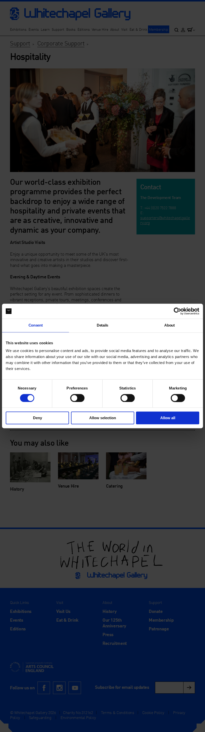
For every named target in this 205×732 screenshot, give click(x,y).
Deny (37, 418)
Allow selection (102, 418)
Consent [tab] (35, 325)
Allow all (167, 418)
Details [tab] (102, 325)
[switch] (77, 398)
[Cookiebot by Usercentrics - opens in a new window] (177, 311)
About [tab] (169, 325)
